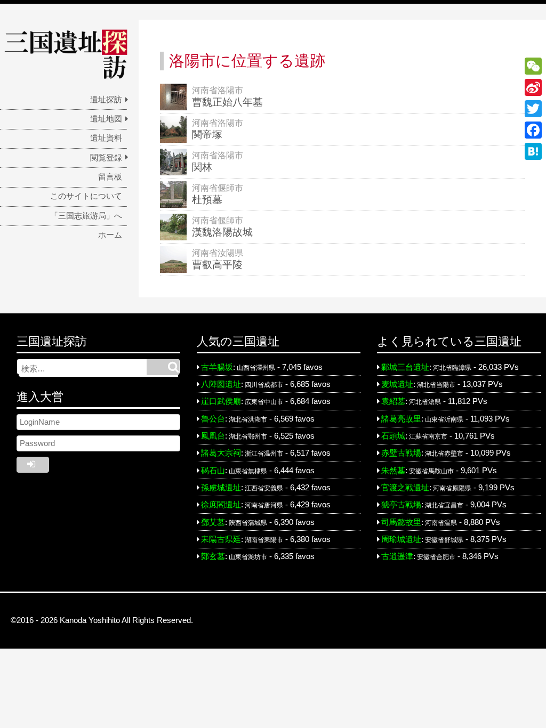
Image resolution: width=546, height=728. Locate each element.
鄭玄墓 (213, 556)
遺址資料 (106, 138)
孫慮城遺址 (221, 487)
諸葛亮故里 (401, 419)
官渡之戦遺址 (405, 487)
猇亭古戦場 (401, 504)
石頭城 (393, 436)
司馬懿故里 (401, 522)
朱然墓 (393, 470)
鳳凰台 (213, 436)
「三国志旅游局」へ (86, 216)
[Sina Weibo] (533, 87)
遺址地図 (106, 119)
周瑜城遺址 (401, 539)
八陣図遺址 (221, 384)
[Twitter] (533, 108)
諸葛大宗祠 (221, 453)
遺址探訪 (106, 99)
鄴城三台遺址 (405, 367)
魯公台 (213, 419)
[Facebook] (533, 130)
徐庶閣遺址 (221, 504)
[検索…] (163, 367)
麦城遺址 (397, 384)
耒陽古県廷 (221, 539)
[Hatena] (533, 151)
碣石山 (213, 470)
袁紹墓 (393, 401)
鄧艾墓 (213, 522)
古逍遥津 (397, 556)
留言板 (110, 177)
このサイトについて (86, 196)
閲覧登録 (106, 157)
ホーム (110, 235)
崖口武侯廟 (221, 401)
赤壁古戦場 (401, 453)
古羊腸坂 (217, 367)
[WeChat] (533, 66)
